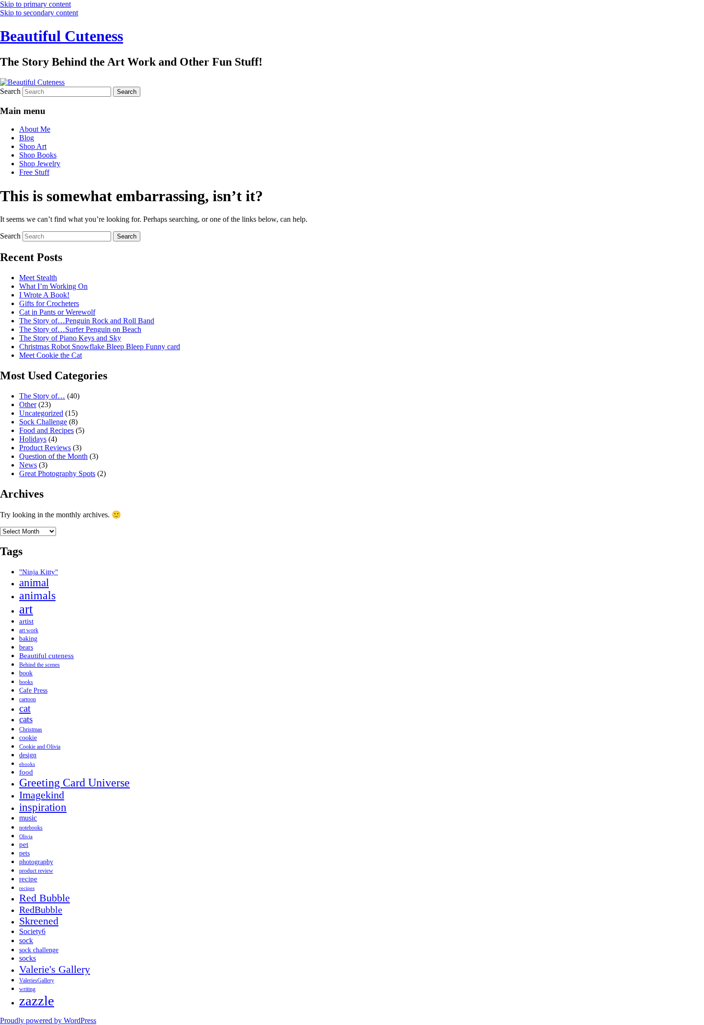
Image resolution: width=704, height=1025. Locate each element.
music (28, 818)
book (26, 673)
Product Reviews (45, 448)
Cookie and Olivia (39, 746)
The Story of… (42, 396)
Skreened (38, 921)
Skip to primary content (35, 4)
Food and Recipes (46, 430)
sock (26, 940)
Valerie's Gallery (54, 969)
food (26, 772)
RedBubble (40, 909)
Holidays (32, 439)
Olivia (26, 836)
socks (27, 958)
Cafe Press (33, 690)
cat (25, 708)
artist (26, 621)
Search (10, 91)
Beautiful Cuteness (61, 36)
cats (26, 719)
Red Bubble (44, 898)
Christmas (30, 729)
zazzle (36, 1000)
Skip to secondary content (39, 13)
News (28, 465)
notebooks (31, 827)
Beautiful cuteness (46, 655)
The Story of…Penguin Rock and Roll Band (86, 321)
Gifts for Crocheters (49, 303)
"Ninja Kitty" (38, 572)
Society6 (32, 931)
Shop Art (32, 146)
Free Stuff (34, 172)
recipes (26, 888)
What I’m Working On (53, 286)
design (27, 755)
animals (37, 595)
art (26, 609)
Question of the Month (53, 456)
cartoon (27, 699)
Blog (26, 138)
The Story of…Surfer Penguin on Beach (80, 329)
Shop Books (38, 155)
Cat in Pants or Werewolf (57, 312)
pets (24, 853)
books (26, 682)
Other (27, 404)
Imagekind (41, 795)
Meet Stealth (38, 277)
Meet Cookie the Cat (50, 355)
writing (27, 989)
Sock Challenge (43, 422)
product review (36, 870)
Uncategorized (41, 413)
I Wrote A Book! (44, 295)
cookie (28, 737)
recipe (28, 879)
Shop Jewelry (39, 163)
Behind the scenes (39, 664)
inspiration (43, 807)
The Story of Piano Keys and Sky (70, 338)
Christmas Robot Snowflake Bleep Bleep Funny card (99, 346)
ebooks (27, 764)
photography (36, 862)
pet (23, 844)
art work (28, 630)
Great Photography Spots (57, 473)
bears (26, 647)
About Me (34, 129)
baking (28, 638)
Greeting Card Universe (74, 782)
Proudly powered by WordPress (48, 1020)
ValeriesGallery (36, 980)
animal (34, 582)
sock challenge (38, 950)
